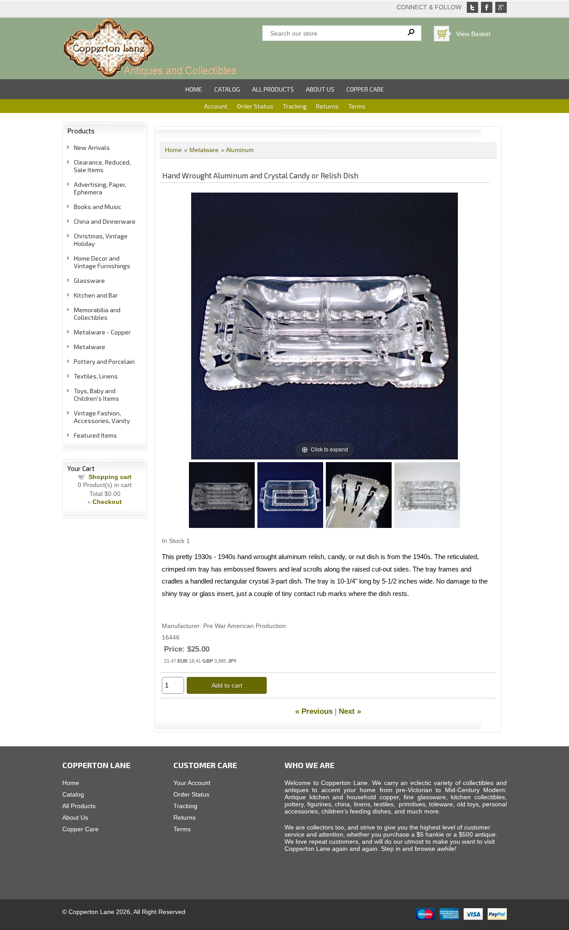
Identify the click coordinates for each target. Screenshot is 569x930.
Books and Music (97, 206)
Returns (327, 106)
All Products (273, 89)
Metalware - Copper (102, 332)
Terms (356, 106)
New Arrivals (92, 147)
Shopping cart (110, 476)
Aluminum (240, 149)
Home (193, 89)
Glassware (89, 280)
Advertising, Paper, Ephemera (100, 188)
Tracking (295, 106)
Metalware (89, 346)
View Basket (473, 33)
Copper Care (365, 89)
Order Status (255, 106)
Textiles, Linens (96, 376)
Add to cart (227, 685)
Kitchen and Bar (96, 295)
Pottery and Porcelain (104, 361)
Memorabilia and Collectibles (97, 313)
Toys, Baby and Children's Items (96, 394)
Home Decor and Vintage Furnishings (102, 262)
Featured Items (95, 435)
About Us (320, 89)
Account (216, 106)
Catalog (227, 89)
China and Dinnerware (105, 221)
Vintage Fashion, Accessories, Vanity (102, 416)
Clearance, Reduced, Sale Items (102, 165)
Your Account (191, 782)
